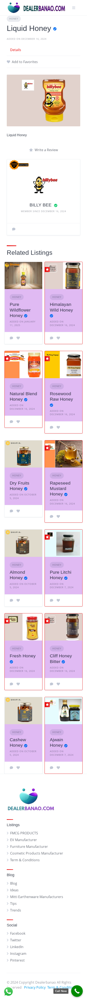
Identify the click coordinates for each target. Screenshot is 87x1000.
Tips (13, 903)
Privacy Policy (35, 987)
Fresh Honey (23, 655)
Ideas (14, 890)
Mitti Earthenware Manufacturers (36, 896)
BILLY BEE (41, 204)
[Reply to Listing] (11, 338)
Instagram (18, 953)
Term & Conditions (25, 860)
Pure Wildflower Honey (20, 310)
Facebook (17, 933)
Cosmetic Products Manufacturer (36, 853)
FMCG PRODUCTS (24, 833)
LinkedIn (16, 947)
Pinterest (17, 960)
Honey (13, 18)
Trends (15, 910)
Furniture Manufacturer (29, 846)
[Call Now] (77, 991)
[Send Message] (13, 229)
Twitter (15, 940)
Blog (13, 883)
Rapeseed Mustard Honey (60, 489)
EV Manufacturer (23, 840)
